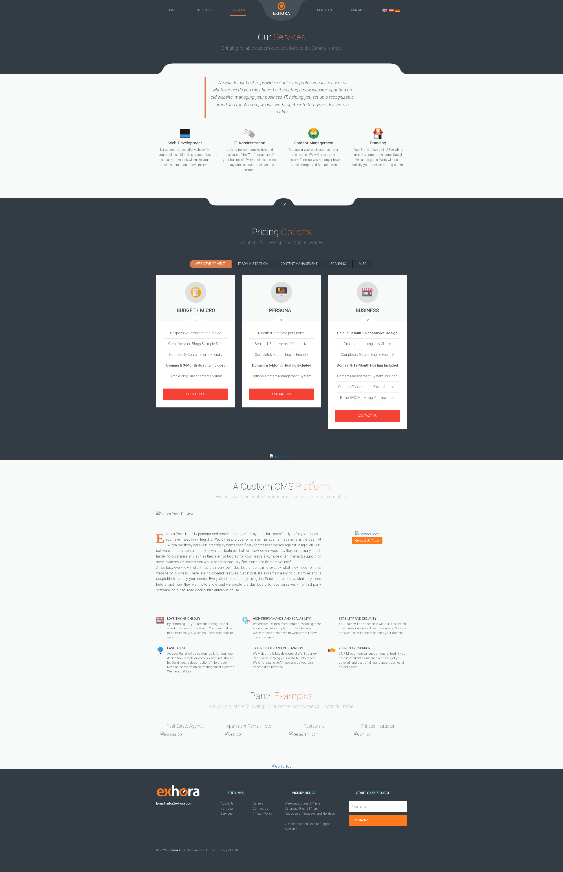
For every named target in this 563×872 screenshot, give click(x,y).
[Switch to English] (385, 10)
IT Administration (253, 264)
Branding (338, 264)
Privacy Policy (262, 814)
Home (172, 10)
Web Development (210, 264)
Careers (258, 803)
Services (238, 10)
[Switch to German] (397, 10)
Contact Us (195, 394)
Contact (358, 10)
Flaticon (237, 850)
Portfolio (325, 10)
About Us (204, 10)
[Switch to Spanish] (391, 10)
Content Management (299, 264)
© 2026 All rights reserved (180, 850)
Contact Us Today (367, 540)
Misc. (363, 264)
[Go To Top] (281, 766)
